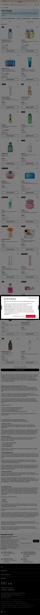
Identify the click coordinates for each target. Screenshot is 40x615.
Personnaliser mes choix (19, 316)
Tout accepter (31, 316)
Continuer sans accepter (32, 297)
